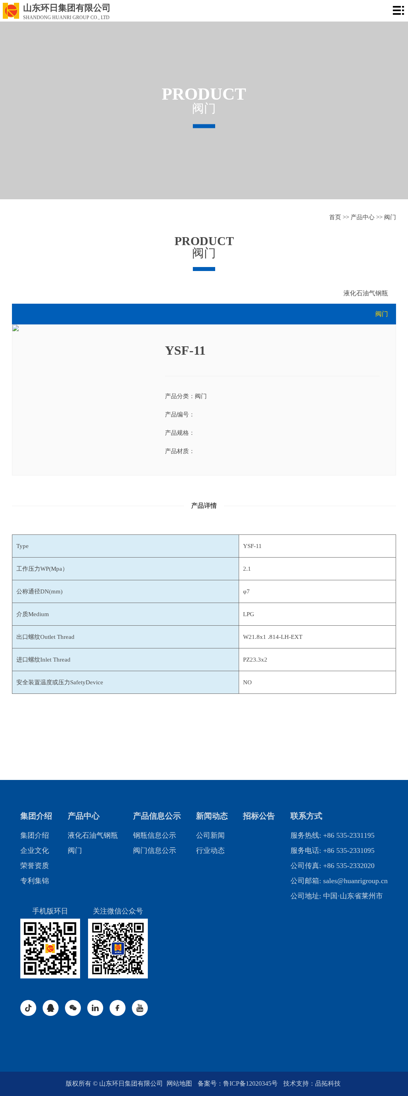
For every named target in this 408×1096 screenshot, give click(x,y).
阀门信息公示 (154, 850)
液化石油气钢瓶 (365, 293)
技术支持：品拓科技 (312, 1083)
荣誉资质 (34, 865)
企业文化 (34, 850)
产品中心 (363, 217)
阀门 (390, 217)
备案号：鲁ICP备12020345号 (238, 1083)
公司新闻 (210, 835)
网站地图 (180, 1083)
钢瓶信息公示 (154, 835)
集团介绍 (36, 816)
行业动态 (210, 850)
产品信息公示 (157, 816)
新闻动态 (212, 816)
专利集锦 (34, 880)
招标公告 (259, 816)
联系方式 (306, 816)
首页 (335, 217)
